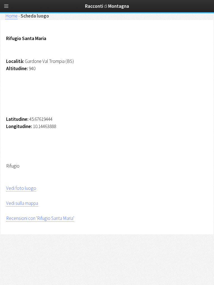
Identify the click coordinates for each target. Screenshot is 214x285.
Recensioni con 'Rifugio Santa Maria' (40, 218)
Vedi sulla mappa (22, 203)
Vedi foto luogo (21, 188)
